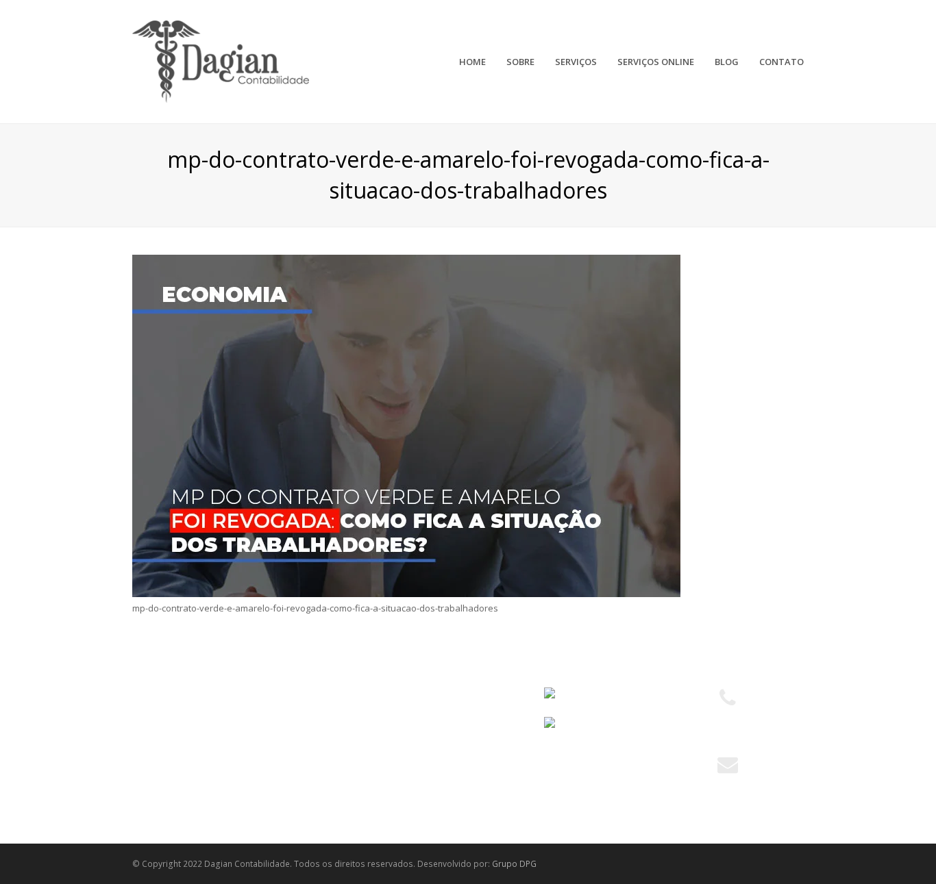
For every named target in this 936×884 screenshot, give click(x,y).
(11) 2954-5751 (727, 717)
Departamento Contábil (361, 694)
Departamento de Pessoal (367, 744)
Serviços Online (172, 744)
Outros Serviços (346, 769)
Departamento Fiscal (355, 719)
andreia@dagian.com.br (728, 783)
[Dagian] (220, 60)
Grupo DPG (514, 864)
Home (151, 694)
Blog (148, 769)
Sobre (152, 719)
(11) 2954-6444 (727, 731)
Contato (155, 794)
